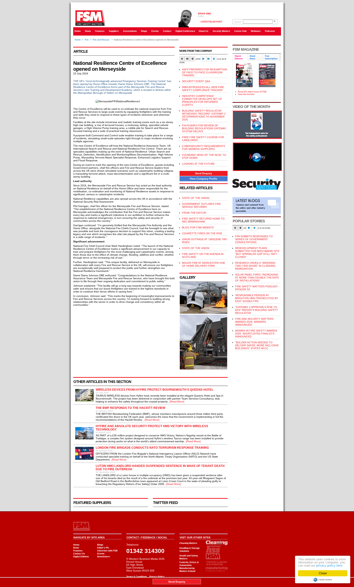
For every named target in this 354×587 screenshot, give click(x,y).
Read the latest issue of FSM (252, 91)
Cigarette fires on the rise (202, 233)
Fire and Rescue (101, 39)
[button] (203, 173)
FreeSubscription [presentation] (271, 57)
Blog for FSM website (198, 227)
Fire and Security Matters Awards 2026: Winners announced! (254, 321)
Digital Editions (81, 556)
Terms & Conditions (136, 576)
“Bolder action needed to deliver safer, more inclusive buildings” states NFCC (257, 345)
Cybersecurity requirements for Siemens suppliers (203, 147)
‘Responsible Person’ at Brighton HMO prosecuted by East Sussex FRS (256, 298)
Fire (87, 39)
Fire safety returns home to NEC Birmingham (203, 220)
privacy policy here (329, 565)
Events (155, 31)
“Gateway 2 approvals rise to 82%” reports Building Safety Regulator (256, 310)
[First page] (182, 58)
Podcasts (270, 31)
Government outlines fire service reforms (201, 205)
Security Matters (221, 31)
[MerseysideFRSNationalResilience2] (203, 312)
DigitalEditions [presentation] (239, 57)
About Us (203, 31)
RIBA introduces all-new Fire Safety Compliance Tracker (203, 89)
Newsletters (103, 556)
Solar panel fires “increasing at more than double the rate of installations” (257, 277)
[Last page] (213, 58)
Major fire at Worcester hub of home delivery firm (203, 264)
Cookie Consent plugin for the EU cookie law (322, 580)
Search (237, 22)
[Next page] (203, 58)
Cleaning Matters (188, 543)
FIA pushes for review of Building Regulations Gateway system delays (204, 128)
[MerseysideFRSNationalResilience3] (203, 368)
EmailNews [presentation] (252, 57)
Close (323, 573)
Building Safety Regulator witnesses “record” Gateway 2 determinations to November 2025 (204, 115)
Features (100, 31)
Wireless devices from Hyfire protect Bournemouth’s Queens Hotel (155, 389)
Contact (167, 31)
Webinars (256, 31)
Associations (130, 31)
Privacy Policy (156, 576)
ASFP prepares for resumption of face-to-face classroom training (204, 72)
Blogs (144, 31)
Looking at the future (198, 163)
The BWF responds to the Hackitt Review (130, 407)
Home (77, 31)
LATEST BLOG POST (211, 21)
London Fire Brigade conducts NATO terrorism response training (152, 447)
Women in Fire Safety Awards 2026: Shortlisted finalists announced (256, 333)
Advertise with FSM (107, 550)
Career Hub (240, 31)
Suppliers (114, 31)
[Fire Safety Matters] (257, 137)
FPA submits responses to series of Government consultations (254, 239)
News (88, 31)
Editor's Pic (103, 547)
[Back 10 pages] (187, 58)
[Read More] (177, 401)
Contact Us (79, 553)
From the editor (194, 212)
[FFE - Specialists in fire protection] (257, 170)
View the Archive (246, 94)
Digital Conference (185, 31)
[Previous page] (192, 58)
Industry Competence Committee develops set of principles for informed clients (202, 100)
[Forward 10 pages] (208, 58)
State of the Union (195, 198)
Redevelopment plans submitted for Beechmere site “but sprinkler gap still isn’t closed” (257, 252)
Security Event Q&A (196, 81)
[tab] (240, 57)
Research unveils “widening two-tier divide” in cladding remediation (255, 265)
